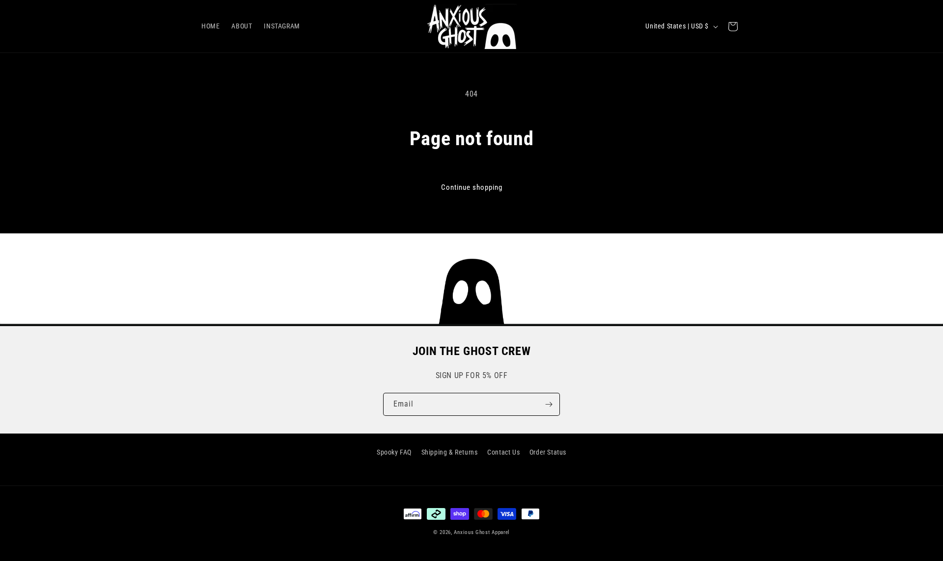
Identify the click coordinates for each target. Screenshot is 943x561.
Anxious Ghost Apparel (482, 532)
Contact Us (503, 452)
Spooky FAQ (394, 452)
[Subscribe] (548, 404)
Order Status (547, 452)
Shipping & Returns (449, 452)
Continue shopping (471, 187)
